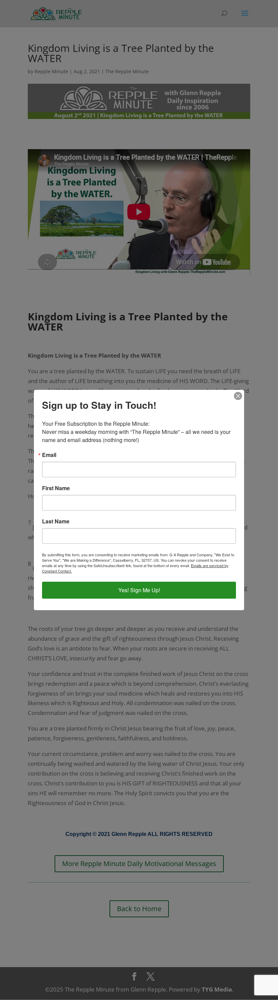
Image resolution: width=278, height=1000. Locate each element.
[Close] (238, 396)
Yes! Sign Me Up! (139, 590)
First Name (56, 488)
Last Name (56, 521)
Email (49, 455)
